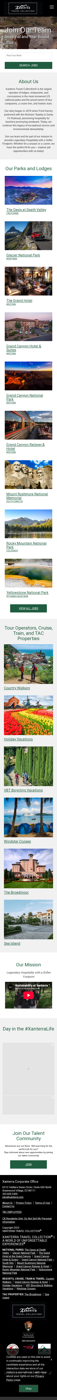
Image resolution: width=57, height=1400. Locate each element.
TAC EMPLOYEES (12, 1212)
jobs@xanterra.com (12, 1197)
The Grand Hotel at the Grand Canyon (26, 1254)
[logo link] (23, 8)
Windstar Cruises (26, 1288)
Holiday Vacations (12, 1285)
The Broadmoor (33, 1294)
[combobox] (29, 56)
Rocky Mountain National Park (18, 1269)
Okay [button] (28, 1388)
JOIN (28, 1164)
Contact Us (8, 1206)
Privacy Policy (24, 1202)
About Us (7, 1202)
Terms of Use (42, 1202)
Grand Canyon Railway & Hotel (32, 1266)
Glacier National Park (24, 1252)
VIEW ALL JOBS (28, 608)
